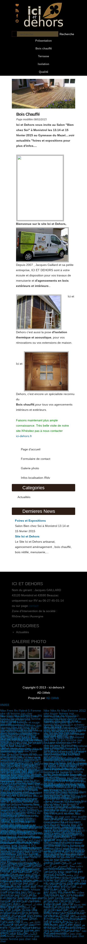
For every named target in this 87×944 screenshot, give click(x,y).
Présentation (43, 40)
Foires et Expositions (30, 520)
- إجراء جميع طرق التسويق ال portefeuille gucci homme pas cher (19, 936)
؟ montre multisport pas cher (63, 933)
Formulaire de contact (35, 458)
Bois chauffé (43, 48)
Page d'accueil (30, 449)
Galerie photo (30, 468)
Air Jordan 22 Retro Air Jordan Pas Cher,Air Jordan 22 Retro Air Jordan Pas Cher (65, 857)
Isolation (43, 64)
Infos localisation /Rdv (35, 477)
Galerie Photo (29, 641)
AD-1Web (52, 698)
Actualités (24, 497)
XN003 (4, 705)
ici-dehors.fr (24, 436)
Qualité (43, 71)
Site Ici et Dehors (27, 536)
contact (33, 605)
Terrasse (43, 56)
